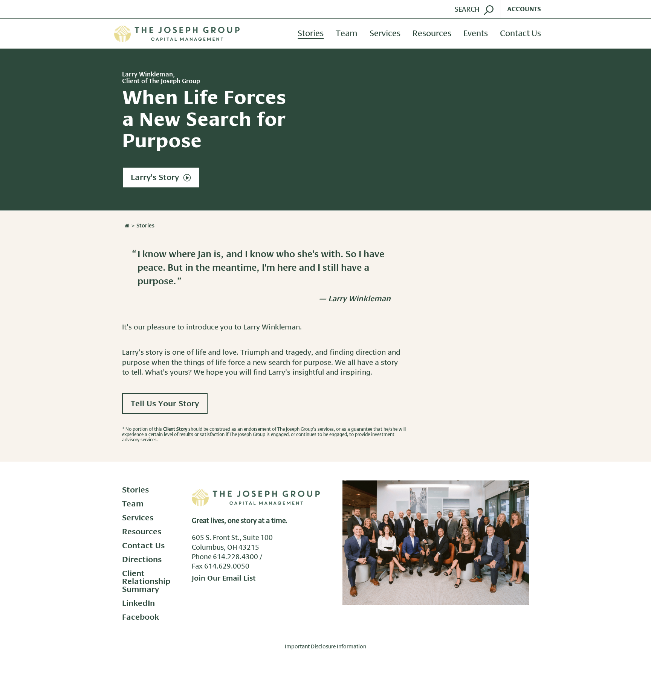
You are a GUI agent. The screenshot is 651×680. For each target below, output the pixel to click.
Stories (311, 34)
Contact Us (520, 34)
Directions (142, 560)
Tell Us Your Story (165, 404)
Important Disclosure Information (325, 647)
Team (347, 34)
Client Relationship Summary (146, 581)
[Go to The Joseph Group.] (126, 226)
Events (475, 34)
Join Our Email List (224, 578)
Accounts (524, 9)
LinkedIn (138, 603)
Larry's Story (156, 178)
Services (385, 34)
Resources (432, 34)
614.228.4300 (235, 557)
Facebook (140, 617)
